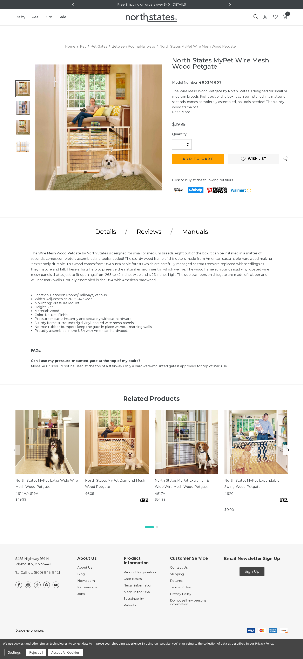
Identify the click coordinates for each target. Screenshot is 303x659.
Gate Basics (133, 579)
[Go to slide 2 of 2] (157, 527)
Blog (81, 574)
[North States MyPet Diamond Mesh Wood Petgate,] (117, 442)
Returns (176, 581)
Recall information (138, 585)
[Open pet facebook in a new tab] (18, 585)
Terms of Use (180, 587)
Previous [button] (73, 4)
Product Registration (140, 572)
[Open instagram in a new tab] (28, 585)
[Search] (255, 16)
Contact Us (179, 567)
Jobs (81, 594)
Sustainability (134, 598)
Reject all (36, 652)
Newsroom (86, 581)
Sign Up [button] (252, 571)
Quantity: (179, 134)
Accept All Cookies (65, 652)
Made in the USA (137, 592)
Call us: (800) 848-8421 (40, 573)
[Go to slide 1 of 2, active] (149, 527)
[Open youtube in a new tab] (56, 585)
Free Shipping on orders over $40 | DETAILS (151, 4)
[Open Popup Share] (285, 159)
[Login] (265, 17)
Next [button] (229, 4)
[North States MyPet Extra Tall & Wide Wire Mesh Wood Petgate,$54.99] (186, 442)
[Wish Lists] (275, 17)
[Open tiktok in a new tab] (37, 585)
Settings (14, 652)
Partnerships (87, 587)
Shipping (177, 574)
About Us (84, 567)
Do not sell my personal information (188, 602)
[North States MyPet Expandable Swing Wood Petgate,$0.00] (256, 442)
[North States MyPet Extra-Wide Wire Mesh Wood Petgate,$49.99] (47, 442)
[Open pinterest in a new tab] (46, 585)
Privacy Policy (180, 594)
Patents (130, 605)
